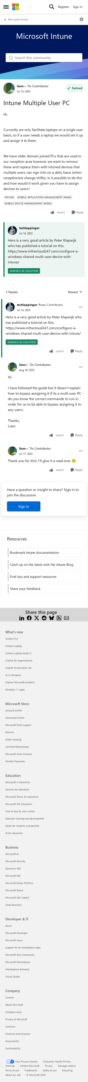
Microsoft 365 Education (18, 804)
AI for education (14, 833)
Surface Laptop (13, 646)
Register (63, 7)
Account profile (13, 710)
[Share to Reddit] (44, 617)
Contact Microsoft (29, 1065)
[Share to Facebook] (29, 617)
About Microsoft (14, 1004)
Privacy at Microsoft (16, 1019)
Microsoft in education (17, 782)
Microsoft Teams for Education (21, 796)
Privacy (49, 1065)
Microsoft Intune (18, 19)
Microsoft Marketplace (17, 962)
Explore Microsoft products (20, 682)
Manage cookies (67, 1065)
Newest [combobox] (75, 292)
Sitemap (9, 1065)
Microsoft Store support (18, 725)
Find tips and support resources (33, 576)
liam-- (21, 86)
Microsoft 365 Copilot (17, 897)
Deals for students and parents (22, 825)
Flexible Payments (15, 761)
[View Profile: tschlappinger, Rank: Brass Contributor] (10, 307)
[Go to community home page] (15, 6)
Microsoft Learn (14, 940)
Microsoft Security (15, 861)
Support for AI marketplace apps (23, 947)
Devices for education (17, 789)
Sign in (23, 506)
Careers (9, 997)
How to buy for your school (20, 811)
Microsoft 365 (13, 875)
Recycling (67, 1070)
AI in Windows (13, 675)
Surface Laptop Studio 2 (18, 653)
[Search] (51, 7)
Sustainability (12, 1048)
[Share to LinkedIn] (21, 617)
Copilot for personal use (18, 667)
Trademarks (30, 1070)
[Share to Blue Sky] (51, 617)
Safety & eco (50, 1070)
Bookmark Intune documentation (34, 552)
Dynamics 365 (13, 868)
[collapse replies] (44, 301)
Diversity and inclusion (17, 1033)
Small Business (13, 904)
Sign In (77, 7)
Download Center (15, 717)
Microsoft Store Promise (18, 754)
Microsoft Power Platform (19, 883)
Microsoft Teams (14, 890)
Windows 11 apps (15, 689)
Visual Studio (12, 976)
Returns (9, 732)
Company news (13, 1012)
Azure (8, 925)
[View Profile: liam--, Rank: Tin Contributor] (9, 88)
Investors (10, 1026)
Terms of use (12, 1070)
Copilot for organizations (18, 660)
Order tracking (13, 739)
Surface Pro (11, 638)
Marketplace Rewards (17, 969)
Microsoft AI (12, 854)
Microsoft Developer (16, 933)
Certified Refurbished (17, 746)
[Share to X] (36, 617)
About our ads (13, 1075)
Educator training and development (24, 818)
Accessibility (12, 1041)
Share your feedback (25, 588)
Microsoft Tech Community (19, 954)
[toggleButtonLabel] (81, 19)
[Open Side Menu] (6, 6)
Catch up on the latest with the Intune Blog (41, 564)
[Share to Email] (66, 617)
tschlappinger (29, 228)
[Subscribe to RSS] (59, 617)
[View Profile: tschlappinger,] (12, 230)
